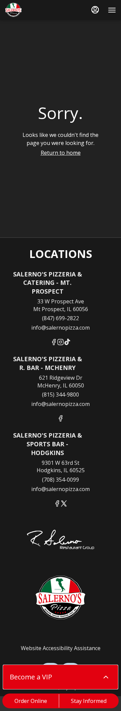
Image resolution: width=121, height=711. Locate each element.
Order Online (30, 701)
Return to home (61, 152)
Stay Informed (89, 701)
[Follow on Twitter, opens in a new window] (64, 504)
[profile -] (95, 10)
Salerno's (60, 598)
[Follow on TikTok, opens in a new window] (67, 342)
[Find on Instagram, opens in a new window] (60, 342)
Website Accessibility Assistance (60, 648)
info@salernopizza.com (60, 327)
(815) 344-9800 (60, 394)
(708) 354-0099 (60, 479)
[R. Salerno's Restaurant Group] (60, 546)
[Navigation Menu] (112, 10)
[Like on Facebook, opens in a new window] (53, 342)
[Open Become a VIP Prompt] (106, 677)
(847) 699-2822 (60, 318)
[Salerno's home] (35, 10)
